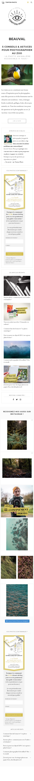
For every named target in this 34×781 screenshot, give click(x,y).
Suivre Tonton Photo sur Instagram (18, 621)
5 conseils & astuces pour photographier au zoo (17, 50)
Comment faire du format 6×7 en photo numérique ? (15, 735)
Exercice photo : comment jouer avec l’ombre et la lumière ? (16, 741)
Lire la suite (17, 121)
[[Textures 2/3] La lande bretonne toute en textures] (17, 567)
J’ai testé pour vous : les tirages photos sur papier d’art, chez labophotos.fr (15, 759)
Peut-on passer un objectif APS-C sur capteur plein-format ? (16, 747)
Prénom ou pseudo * (12, 237)
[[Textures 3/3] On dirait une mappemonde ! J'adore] (17, 534)
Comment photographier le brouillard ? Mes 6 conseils (16, 753)
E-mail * (8, 245)
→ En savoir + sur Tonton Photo (13, 162)
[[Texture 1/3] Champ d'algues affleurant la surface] (17, 600)
